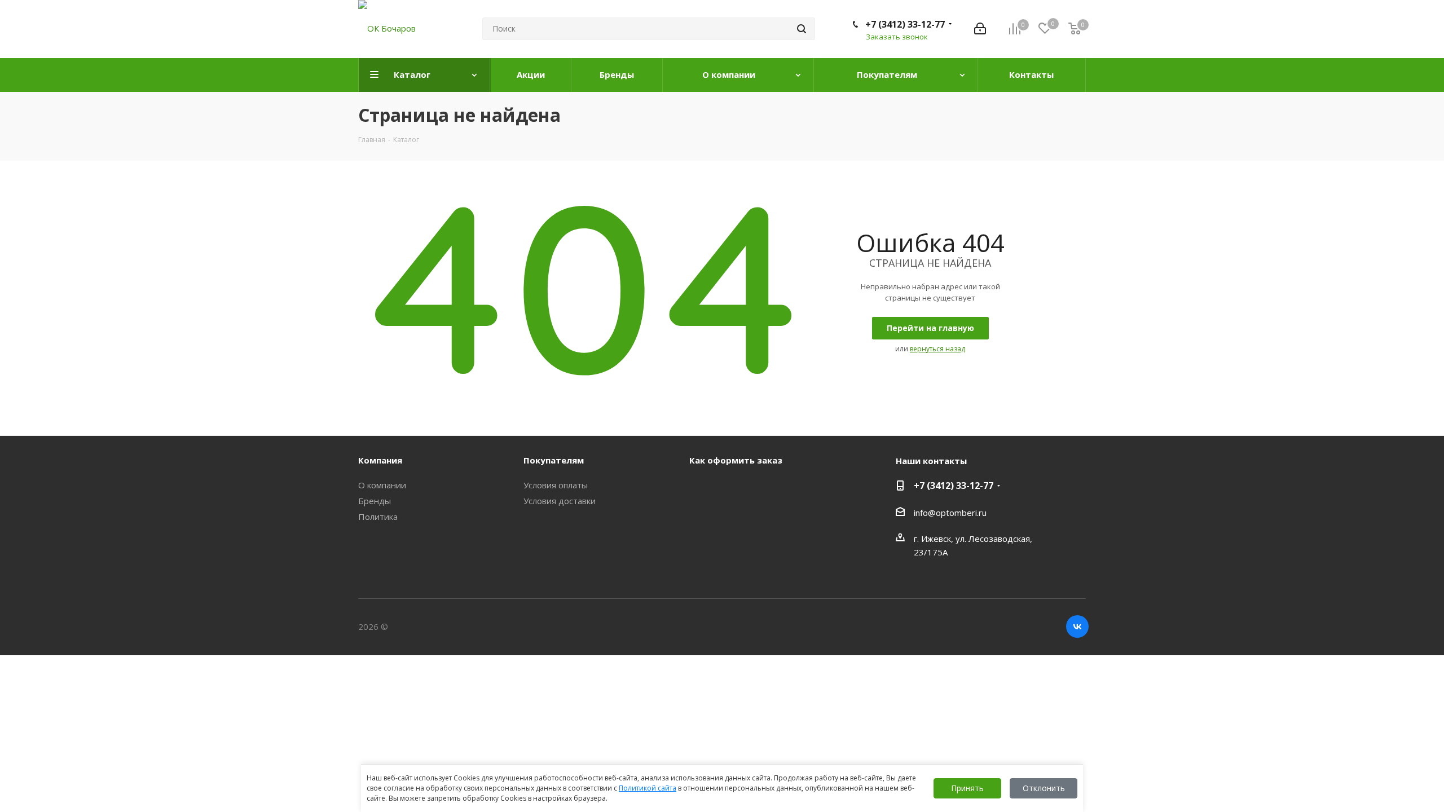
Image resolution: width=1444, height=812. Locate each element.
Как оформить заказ (735, 460)
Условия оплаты (555, 485)
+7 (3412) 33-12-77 (905, 24)
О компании (382, 485)
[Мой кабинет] (980, 29)
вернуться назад (937, 349)
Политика (378, 516)
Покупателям (553, 460)
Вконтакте (1077, 626)
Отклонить (1044, 788)
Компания (380, 460)
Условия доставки (559, 500)
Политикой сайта (647, 788)
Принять (967, 788)
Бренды (374, 500)
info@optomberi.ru (950, 512)
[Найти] (801, 28)
